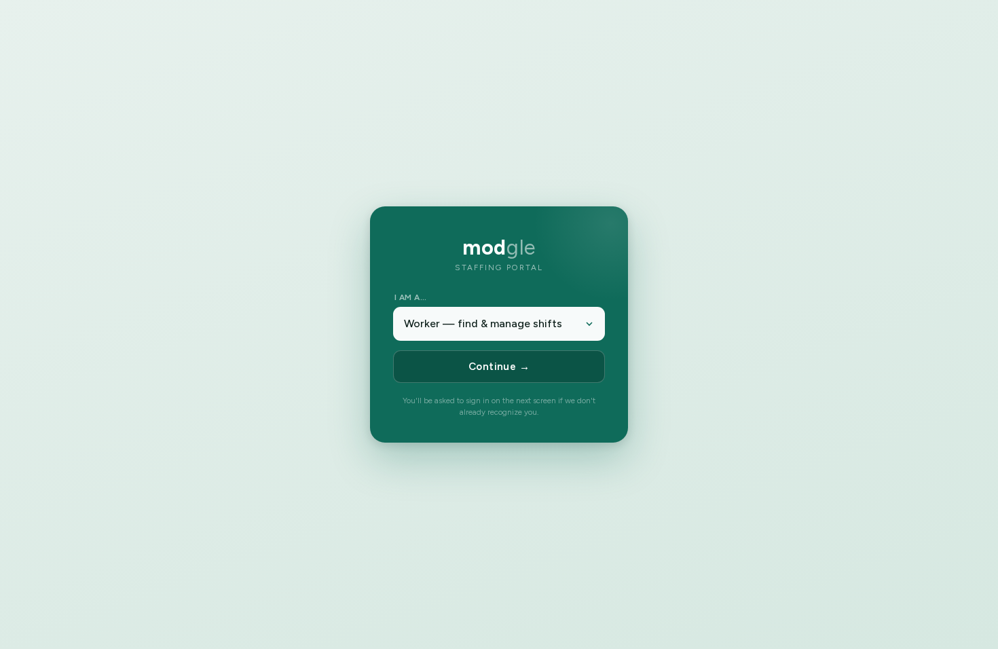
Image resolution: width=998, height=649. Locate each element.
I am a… (410, 297)
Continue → (499, 366)
